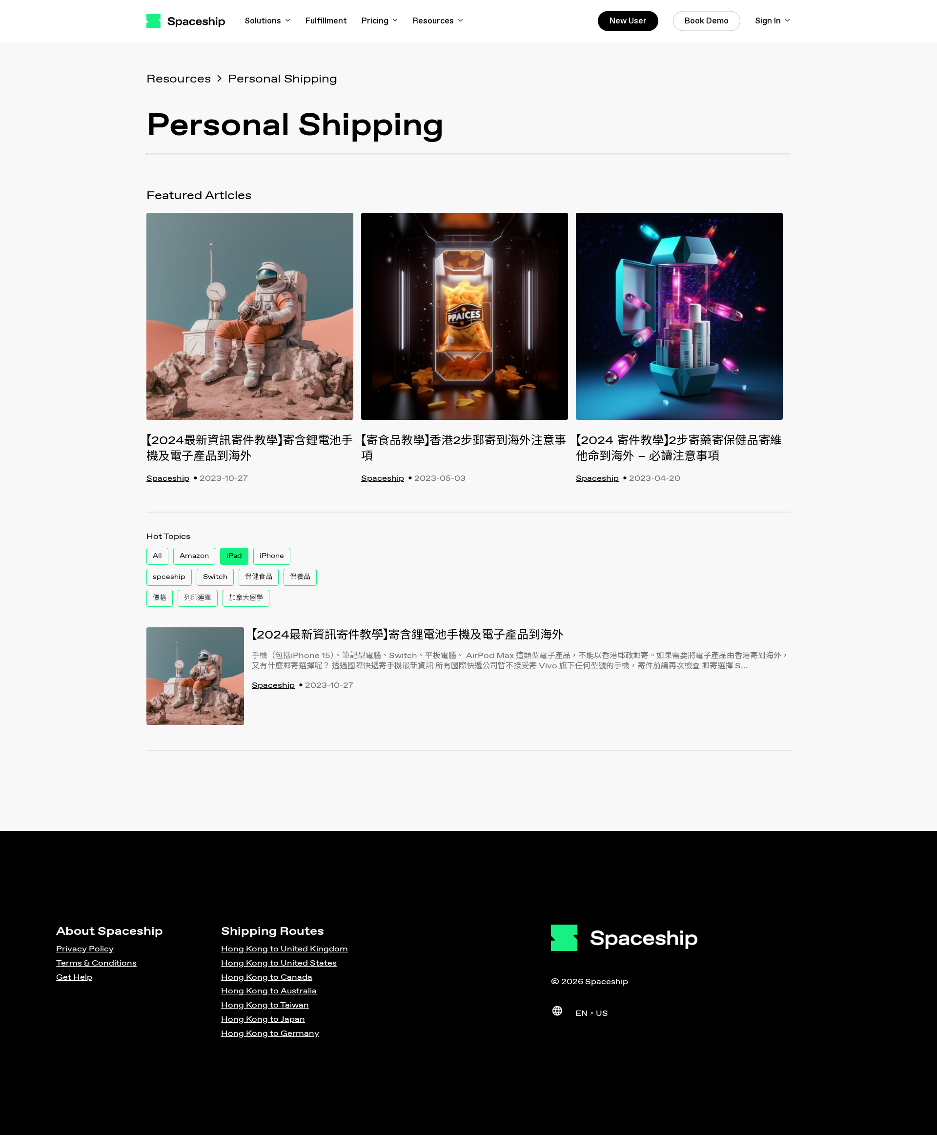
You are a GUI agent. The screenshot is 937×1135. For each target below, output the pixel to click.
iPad (234, 556)
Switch (215, 577)
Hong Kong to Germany (270, 1034)
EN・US (591, 1014)
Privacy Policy (85, 949)
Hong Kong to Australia (269, 991)
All (157, 556)
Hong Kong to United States (279, 963)
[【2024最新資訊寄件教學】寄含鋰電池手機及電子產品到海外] (249, 323)
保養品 (300, 577)
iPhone (272, 556)
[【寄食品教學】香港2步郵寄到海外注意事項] (464, 323)
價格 (159, 598)
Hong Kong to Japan (263, 1019)
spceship (169, 577)
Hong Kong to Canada (266, 977)
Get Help (74, 977)
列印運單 (197, 598)
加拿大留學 (246, 598)
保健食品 (258, 577)
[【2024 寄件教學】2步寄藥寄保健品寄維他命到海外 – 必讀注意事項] (679, 323)
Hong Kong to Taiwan (265, 1005)
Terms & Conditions (96, 963)
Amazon (194, 556)
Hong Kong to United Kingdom (284, 949)
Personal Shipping (282, 79)
